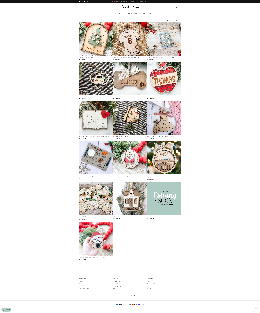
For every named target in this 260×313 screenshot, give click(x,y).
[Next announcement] (149, 1)
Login (148, 281)
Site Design (92, 306)
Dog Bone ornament (117, 97)
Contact (81, 283)
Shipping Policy (117, 286)
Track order (150, 286)
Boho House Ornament (118, 216)
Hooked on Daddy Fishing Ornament (121, 136)
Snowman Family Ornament (153, 216)
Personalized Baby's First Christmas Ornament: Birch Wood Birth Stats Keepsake (162, 177)
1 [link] (126, 266)
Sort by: (159, 20)
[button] (80, 7)
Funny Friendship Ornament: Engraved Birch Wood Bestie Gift (126, 176)
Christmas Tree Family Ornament (86, 57)
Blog (80, 291)
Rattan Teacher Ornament (152, 97)
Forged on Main (85, 306)
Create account (151, 283)
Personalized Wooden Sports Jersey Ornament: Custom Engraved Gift (128, 57)
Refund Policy (116, 283)
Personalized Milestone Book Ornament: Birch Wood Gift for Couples (94, 136)
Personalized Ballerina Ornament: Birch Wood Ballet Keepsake (160, 136)
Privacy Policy (116, 281)
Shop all (81, 281)
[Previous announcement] (110, 1)
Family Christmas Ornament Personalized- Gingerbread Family (160, 57)
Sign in (149, 288)
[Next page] (133, 266)
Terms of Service (117, 288)
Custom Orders (83, 286)
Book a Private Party (84, 288)
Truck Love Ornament (83, 97)
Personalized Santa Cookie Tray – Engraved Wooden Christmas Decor (94, 176)
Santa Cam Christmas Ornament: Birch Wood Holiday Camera (92, 257)
